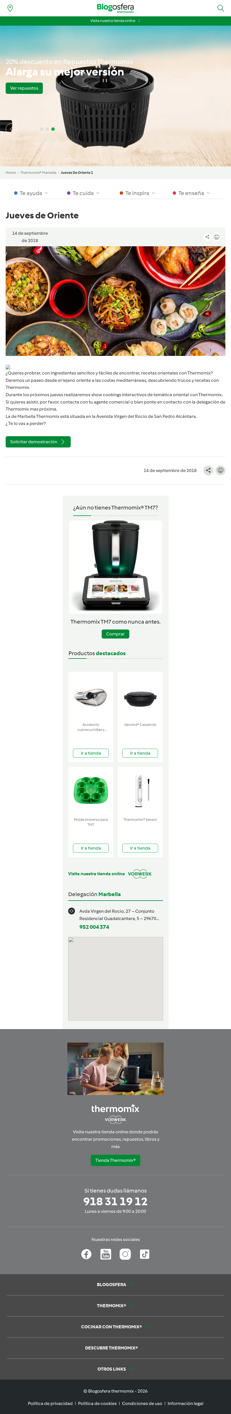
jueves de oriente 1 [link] (77, 172)
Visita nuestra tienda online (112, 21)
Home (11, 172)
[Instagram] (125, 1254)
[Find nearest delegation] (10, 8)
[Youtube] (105, 1254)
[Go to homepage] (115, 8)
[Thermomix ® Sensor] (140, 790)
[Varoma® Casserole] (140, 695)
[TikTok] (144, 1254)
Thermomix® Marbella (38, 172)
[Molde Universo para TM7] (91, 790)
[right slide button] (27, 129)
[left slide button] (11, 129)
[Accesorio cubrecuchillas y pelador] (91, 695)
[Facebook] (86, 1254)
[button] (220, 8)
